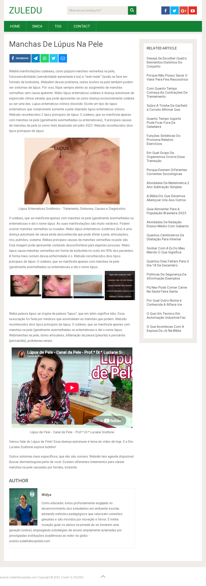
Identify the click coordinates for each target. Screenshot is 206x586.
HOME (15, 26)
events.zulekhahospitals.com (18, 577)
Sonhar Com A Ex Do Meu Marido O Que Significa (166, 250)
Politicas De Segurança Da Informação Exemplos (166, 276)
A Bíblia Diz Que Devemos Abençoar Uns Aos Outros (166, 198)
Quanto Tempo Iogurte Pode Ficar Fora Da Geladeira (164, 123)
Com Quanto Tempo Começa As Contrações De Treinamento (167, 92)
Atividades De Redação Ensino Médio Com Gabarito (168, 224)
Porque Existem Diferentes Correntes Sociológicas (167, 172)
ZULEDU (25, 10)
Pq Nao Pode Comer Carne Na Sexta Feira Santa (167, 289)
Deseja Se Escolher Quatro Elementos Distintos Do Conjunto (167, 62)
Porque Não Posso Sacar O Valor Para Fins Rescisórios (167, 77)
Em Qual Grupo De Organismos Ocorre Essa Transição (166, 157)
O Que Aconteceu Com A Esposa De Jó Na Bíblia (165, 329)
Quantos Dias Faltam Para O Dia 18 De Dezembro (168, 263)
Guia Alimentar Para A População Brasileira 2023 (166, 211)
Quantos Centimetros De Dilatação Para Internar (165, 237)
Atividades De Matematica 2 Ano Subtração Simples (168, 185)
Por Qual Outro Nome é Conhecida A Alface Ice (164, 302)
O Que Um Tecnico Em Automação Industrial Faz (166, 315)
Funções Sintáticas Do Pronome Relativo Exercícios (163, 140)
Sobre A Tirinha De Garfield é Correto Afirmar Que (167, 107)
